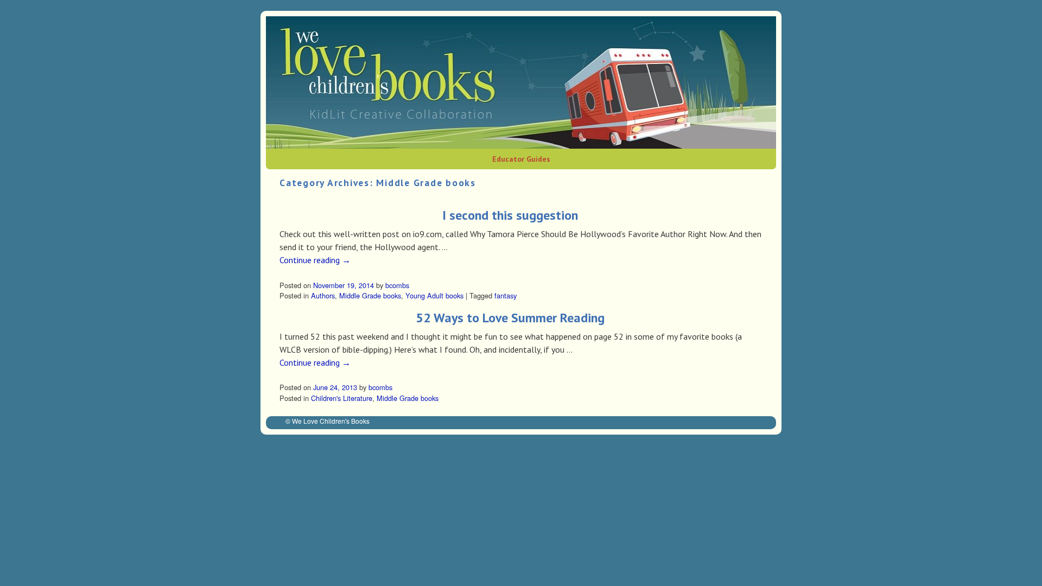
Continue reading (315, 259)
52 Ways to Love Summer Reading (510, 317)
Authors (323, 295)
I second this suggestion (510, 215)
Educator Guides (521, 159)
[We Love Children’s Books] (521, 82)
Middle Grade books (370, 295)
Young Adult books (434, 295)
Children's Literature (341, 398)
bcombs (397, 285)
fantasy (505, 295)
